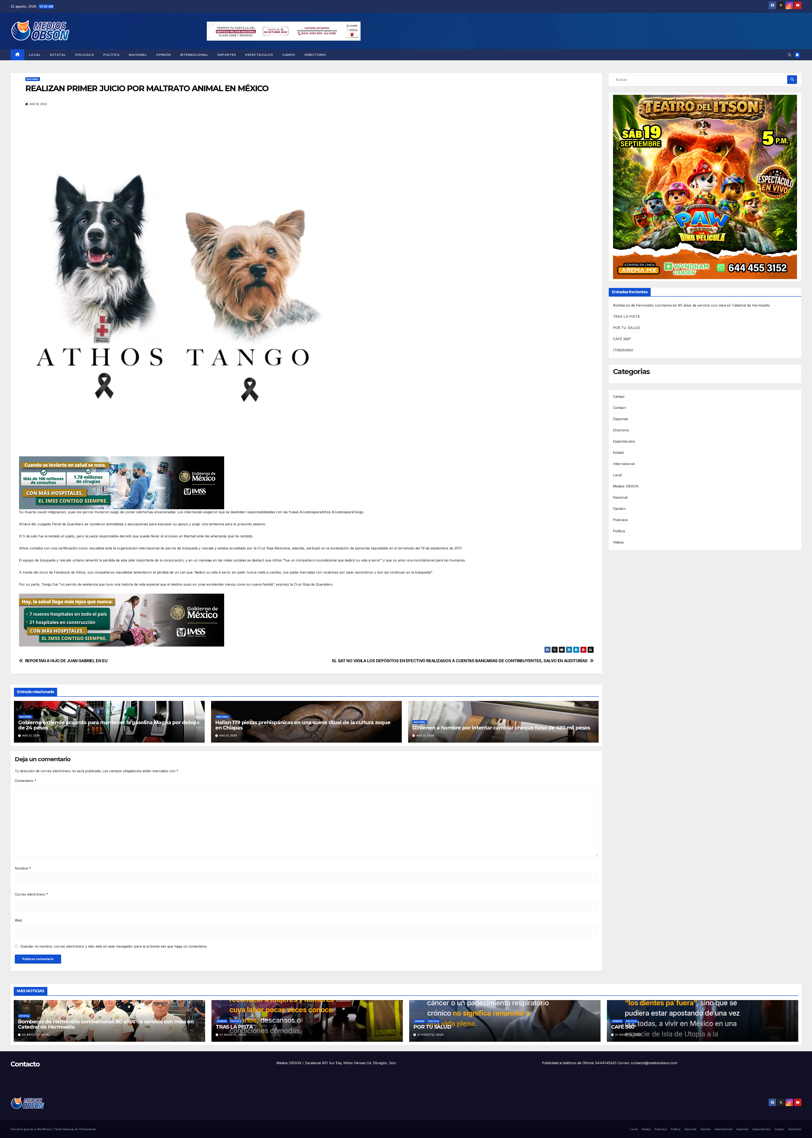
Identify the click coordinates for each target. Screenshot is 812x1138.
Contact (619, 408)
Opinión (163, 55)
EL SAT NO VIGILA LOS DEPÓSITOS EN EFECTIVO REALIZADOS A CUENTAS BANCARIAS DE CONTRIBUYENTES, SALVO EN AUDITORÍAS (460, 660)
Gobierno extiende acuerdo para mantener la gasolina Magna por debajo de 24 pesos (108, 725)
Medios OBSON (625, 486)
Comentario (25, 781)
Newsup (68, 1129)
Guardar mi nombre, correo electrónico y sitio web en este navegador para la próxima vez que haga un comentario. (113, 946)
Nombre (23, 868)
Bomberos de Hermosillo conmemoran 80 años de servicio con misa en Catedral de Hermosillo (691, 305)
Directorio (315, 55)
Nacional (138, 55)
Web (18, 920)
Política (111, 55)
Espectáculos (259, 55)
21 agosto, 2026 (233, 1034)
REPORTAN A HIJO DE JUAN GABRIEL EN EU (66, 660)
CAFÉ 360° (622, 339)
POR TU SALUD (626, 328)
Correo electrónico (31, 894)
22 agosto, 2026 (35, 1034)
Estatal (58, 55)
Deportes (226, 55)
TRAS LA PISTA (626, 317)
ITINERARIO (623, 350)
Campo (288, 55)
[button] (789, 55)
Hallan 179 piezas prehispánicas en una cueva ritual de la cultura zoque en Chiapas (302, 725)
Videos (618, 542)
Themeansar (87, 1129)
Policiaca (84, 55)
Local (35, 55)
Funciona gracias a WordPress (31, 1129)
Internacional (194, 55)
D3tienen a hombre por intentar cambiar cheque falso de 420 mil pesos (501, 728)
